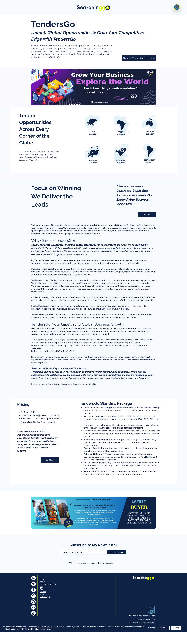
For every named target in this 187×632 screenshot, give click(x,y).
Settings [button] (151, 627)
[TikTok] (33, 613)
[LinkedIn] (33, 578)
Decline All (163, 627)
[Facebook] (33, 590)
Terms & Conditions (108, 563)
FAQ (70, 563)
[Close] (183, 627)
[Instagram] (33, 601)
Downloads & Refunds (87, 563)
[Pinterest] (33, 595)
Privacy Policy (45, 629)
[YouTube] (33, 607)
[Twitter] (33, 584)
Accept (176, 627)
